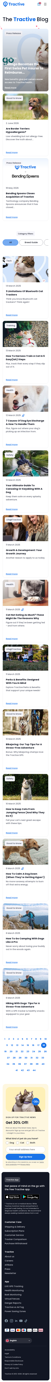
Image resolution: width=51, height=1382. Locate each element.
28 (14, 1057)
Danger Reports (13, 1302)
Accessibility (10, 1350)
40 (43, 1064)
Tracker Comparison (16, 1239)
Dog (12, 1142)
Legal (7, 1353)
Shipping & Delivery (15, 1226)
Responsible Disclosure (14, 1361)
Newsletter (10, 1273)
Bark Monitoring (13, 1294)
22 (22, 1051)
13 (17, 1045)
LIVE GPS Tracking (14, 1286)
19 (5, 1051)
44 (34, 1070)
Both (32, 1142)
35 (13, 1064)
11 (7, 1045)
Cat (22, 1142)
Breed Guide (31, 242)
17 (38, 1045)
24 (33, 1051)
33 (42, 1057)
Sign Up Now (25, 1156)
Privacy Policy (25, 1164)
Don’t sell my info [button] (12, 1368)
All (10, 242)
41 (17, 1070)
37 (25, 1064)
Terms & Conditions (13, 1357)
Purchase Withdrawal (16, 1243)
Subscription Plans (14, 1230)
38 (31, 1064)
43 (28, 1070)
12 (12, 1045)
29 (20, 1057)
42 (22, 1070)
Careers (9, 1260)
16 (33, 1045)
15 (28, 1045)
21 (17, 1051)
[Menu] (45, 4)
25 (39, 1051)
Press (7, 1269)
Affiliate (9, 1264)
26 (45, 1051)
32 (37, 1057)
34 (8, 1064)
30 (26, 1057)
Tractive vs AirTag (14, 1307)
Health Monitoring (14, 1290)
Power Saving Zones (15, 1311)
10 (45, 1038)
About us (9, 1256)
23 (28, 1051)
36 (19, 1064)
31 (31, 1057)
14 (22, 1045)
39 (37, 1064)
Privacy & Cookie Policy (14, 1364)
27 (8, 1057)
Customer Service (14, 1235)
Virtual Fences (12, 1298)
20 (11, 1051)
